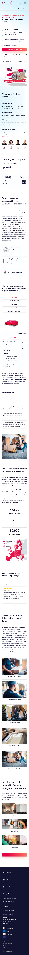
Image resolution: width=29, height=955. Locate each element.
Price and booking (16, 3)
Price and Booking (14, 337)
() (21, 7)
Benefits (8, 61)
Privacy (4, 945)
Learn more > (5, 136)
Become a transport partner (10, 898)
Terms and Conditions (7, 943)
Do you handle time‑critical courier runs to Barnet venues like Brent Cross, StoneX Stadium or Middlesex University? (14, 424)
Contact (4, 941)
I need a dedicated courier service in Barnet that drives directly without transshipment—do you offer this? (12, 400)
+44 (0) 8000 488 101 (8, 910)
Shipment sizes (17, 61)
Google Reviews (20, 171)
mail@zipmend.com (21, 8)
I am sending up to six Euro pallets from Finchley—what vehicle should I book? (13, 408)
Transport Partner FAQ (9, 901)
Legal (4, 947)
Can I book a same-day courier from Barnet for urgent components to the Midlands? (12, 415)
